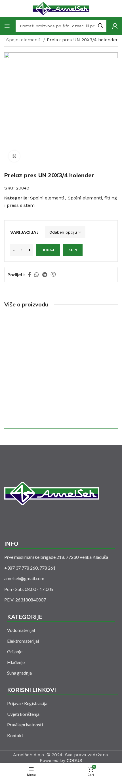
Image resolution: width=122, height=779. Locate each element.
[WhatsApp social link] (37, 274)
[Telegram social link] (45, 274)
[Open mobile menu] (7, 26)
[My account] (115, 26)
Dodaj (47, 250)
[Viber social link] (53, 274)
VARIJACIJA (23, 232)
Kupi (72, 250)
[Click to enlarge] (14, 156)
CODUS (74, 760)
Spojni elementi (24, 39)
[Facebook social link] (29, 274)
